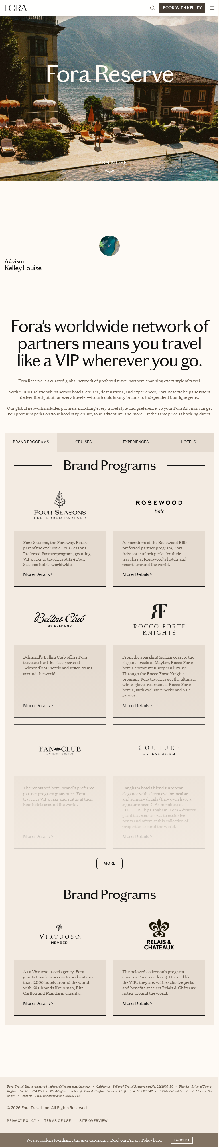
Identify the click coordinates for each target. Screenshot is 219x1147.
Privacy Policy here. (144, 1140)
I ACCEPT (182, 1140)
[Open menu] (212, 8)
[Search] (152, 8)
